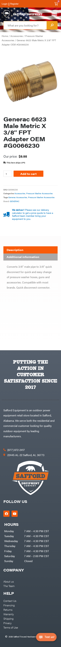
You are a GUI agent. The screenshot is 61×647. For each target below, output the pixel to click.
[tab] (30, 250)
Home (5, 36)
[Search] (52, 25)
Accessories (16, 36)
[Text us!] (46, 638)
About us (8, 581)
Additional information (23, 257)
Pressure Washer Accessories (39, 193)
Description (15, 250)
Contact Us (9, 601)
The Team (9, 586)
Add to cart (28, 174)
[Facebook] (6, 514)
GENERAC (14, 201)
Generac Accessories (17, 197)
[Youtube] (15, 514)
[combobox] (25, 25)
